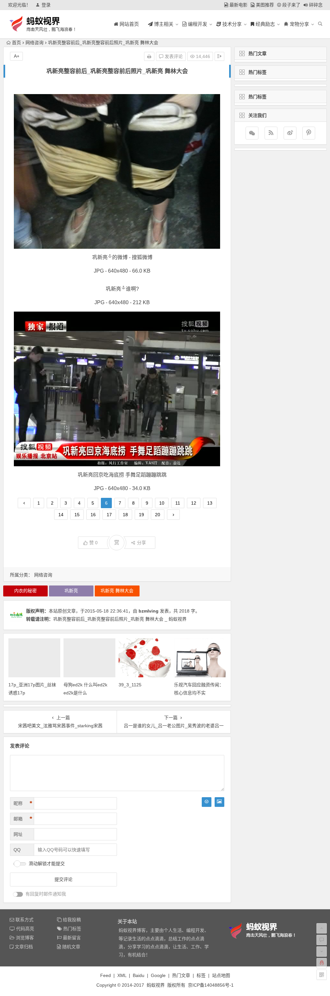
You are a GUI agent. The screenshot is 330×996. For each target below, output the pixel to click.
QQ (17, 849)
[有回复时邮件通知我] (18, 894)
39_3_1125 (130, 684)
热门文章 (181, 975)
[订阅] (271, 133)
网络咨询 (34, 42)
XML (121, 975)
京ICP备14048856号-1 (211, 985)
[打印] (149, 56)
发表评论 (173, 56)
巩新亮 (100, 257)
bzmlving (149, 611)
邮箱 (23, 818)
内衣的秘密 (25, 590)
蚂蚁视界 (156, 985)
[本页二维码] (321, 975)
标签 (201, 975)
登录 (46, 4)
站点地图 (221, 975)
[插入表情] (206, 802)
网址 (18, 834)
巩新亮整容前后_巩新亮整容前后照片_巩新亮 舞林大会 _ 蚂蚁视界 (120, 619)
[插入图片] (219, 802)
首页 (16, 42)
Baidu (138, 975)
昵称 (23, 803)
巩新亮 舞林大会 (117, 590)
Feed (105, 975)
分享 (141, 542)
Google (158, 975)
